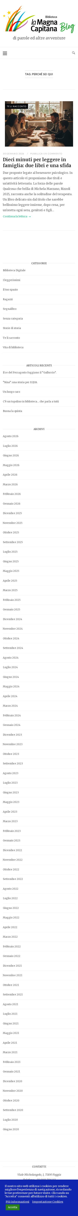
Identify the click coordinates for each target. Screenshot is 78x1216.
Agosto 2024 (11, 657)
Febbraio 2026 (12, 494)
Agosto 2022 (10, 888)
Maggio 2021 (11, 1033)
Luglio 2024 (10, 667)
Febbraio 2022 (12, 946)
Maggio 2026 (11, 465)
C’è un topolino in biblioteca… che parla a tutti (31, 401)
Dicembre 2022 (12, 850)
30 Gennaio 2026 (14, 153)
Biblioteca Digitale (14, 270)
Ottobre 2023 (11, 754)
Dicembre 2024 (12, 619)
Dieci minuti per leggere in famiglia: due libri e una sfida (37, 163)
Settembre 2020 (13, 1110)
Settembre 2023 (13, 763)
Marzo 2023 (10, 821)
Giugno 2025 (11, 561)
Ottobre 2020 (11, 1100)
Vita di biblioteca (13, 347)
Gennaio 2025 (11, 609)
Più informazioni (17, 1201)
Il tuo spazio (10, 289)
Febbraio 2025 (11, 600)
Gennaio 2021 (11, 1071)
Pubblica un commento (46, 153)
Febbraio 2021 (11, 1062)
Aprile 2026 (10, 474)
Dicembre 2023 (12, 734)
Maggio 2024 (11, 686)
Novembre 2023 (13, 744)
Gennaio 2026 (11, 503)
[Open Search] (73, 53)
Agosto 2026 (10, 436)
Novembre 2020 (13, 1090)
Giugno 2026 (11, 455)
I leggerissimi (11, 280)
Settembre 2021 (13, 994)
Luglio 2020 (10, 1119)
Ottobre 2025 (11, 532)
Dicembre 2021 (12, 965)
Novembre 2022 (13, 859)
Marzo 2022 (10, 936)
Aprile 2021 (10, 1042)
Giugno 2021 (10, 1023)
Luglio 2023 (10, 782)
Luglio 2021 (10, 1013)
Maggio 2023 (11, 802)
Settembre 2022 (13, 879)
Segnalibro (9, 309)
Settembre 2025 (13, 542)
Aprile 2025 (10, 580)
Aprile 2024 (10, 696)
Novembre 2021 (12, 975)
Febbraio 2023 (12, 831)
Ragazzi (8, 299)
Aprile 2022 (10, 927)
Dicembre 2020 (12, 1081)
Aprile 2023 (10, 811)
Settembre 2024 (13, 648)
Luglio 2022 (10, 898)
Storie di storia (12, 328)
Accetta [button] (12, 1207)
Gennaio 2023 (11, 840)
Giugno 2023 (11, 792)
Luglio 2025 (10, 551)
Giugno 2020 (11, 1129)
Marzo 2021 (10, 1052)
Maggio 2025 (11, 571)
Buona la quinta (12, 411)
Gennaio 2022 (11, 956)
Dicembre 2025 (12, 513)
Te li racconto (16, 106)
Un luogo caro (11, 391)
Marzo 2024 (10, 705)
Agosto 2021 (10, 1004)
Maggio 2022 (11, 917)
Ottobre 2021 (11, 985)
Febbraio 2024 (12, 715)
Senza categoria (13, 318)
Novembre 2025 (12, 523)
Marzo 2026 (10, 484)
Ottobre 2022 (11, 869)
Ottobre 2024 (11, 638)
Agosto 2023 (10, 773)
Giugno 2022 (11, 908)
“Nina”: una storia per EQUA (20, 382)
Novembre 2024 (13, 628)
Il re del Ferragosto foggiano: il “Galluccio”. (29, 372)
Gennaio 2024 (11, 725)
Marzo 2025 (10, 590)
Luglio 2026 (10, 446)
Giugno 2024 (11, 677)
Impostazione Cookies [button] (47, 1201)
